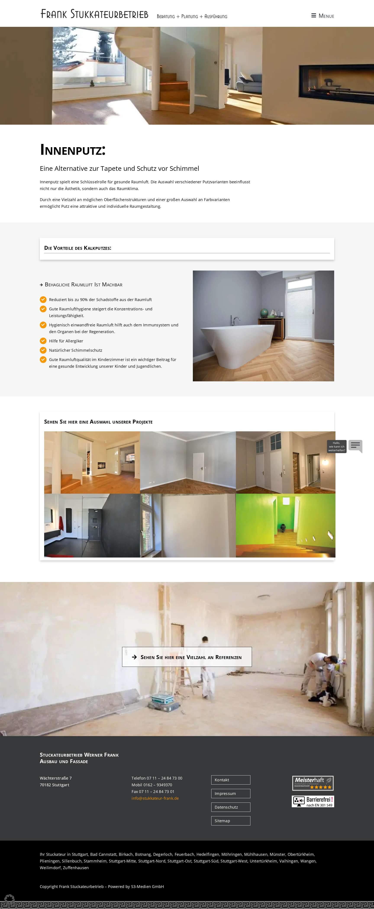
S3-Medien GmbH (147, 886)
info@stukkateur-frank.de (155, 798)
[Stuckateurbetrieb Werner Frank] (134, 9)
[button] (9, 899)
